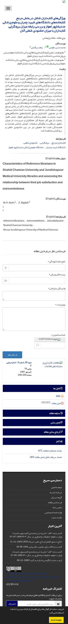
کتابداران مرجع (59, 142)
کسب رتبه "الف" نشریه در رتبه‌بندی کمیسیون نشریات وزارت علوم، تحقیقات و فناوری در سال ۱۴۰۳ (37, 535)
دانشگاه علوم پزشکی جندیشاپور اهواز (26, 147)
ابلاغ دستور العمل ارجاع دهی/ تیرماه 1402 (42, 541)
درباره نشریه (56, 492)
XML (58, 396)
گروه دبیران (56, 497)
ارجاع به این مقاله (52, 432)
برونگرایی (44, 142)
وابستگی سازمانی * (56, 288)
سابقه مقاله (55, 413)
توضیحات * (60, 305)
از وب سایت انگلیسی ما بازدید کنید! (45, 560)
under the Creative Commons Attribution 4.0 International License (32, 579)
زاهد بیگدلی (37, 47)
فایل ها (56, 388)
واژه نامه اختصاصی (53, 512)
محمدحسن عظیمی (57, 47)
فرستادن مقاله (55, 502)
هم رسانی (55, 422)
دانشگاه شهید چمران (56, 147)
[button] (47, 613)
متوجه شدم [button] (56, 620)
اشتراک (12, 604)
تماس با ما (57, 507)
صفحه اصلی (56, 487)
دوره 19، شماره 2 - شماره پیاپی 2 (18, 364)
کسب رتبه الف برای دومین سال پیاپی (45, 546)
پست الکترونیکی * (57, 274)
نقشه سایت (56, 517)
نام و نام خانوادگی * (56, 261)
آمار (58, 441)
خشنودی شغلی (31, 142)
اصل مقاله (51, 403)
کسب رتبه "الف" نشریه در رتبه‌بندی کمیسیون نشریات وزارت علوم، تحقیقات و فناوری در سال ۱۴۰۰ (37, 553)
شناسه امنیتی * (58, 335)
